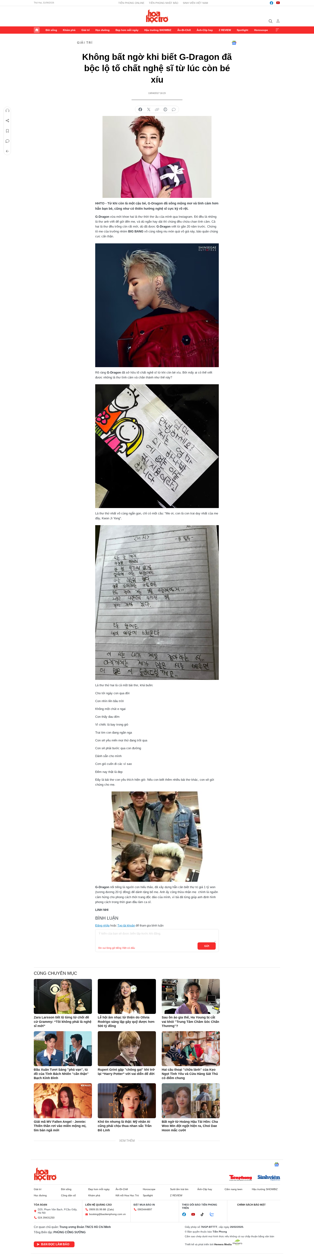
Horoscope (261, 30)
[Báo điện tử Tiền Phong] (240, 1178)
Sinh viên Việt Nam (195, 2)
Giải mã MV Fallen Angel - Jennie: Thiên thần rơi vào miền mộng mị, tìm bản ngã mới (60, 1126)
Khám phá (69, 30)
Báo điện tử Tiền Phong (157, 16)
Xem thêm (277, 30)
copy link (157, 109)
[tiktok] (204, 1214)
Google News (234, 43)
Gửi (206, 946)
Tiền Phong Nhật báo (163, 2)
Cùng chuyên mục (55, 973)
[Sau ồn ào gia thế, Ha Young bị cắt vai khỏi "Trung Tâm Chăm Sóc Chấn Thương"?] (191, 996)
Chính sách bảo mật (251, 1204)
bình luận (173, 109)
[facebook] (271, 3)
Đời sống (51, 30)
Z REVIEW (225, 30)
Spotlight (242, 30)
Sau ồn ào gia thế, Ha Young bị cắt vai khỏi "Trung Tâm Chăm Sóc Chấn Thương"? (190, 1022)
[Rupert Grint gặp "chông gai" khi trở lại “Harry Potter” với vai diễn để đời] (127, 1048)
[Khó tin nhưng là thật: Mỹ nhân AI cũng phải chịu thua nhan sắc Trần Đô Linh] (127, 1100)
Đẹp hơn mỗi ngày (127, 30)
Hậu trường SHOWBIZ (157, 30)
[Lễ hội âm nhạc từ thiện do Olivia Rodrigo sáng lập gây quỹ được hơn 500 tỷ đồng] (127, 996)
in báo (165, 109)
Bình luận (7, 141)
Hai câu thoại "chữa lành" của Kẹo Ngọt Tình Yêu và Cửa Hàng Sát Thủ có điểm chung (190, 1074)
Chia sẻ (7, 120)
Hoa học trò (45, 1174)
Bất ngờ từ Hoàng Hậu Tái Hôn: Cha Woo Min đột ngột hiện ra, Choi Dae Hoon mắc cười (190, 1126)
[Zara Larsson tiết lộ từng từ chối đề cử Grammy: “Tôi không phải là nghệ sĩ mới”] (63, 996)
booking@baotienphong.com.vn (107, 1214)
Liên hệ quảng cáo (98, 1204)
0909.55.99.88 (97, 1209)
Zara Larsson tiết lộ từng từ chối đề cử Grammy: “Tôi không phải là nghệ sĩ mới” (62, 1022)
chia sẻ (140, 109)
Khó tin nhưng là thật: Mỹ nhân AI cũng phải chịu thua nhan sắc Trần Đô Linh (125, 1126)
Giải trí (85, 30)
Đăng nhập (102, 925)
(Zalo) (110, 1209)
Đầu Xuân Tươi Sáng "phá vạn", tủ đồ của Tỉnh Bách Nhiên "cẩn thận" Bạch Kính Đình (61, 1074)
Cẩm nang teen (233, 1189)
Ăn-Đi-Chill (184, 30)
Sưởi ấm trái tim (179, 1189)
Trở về (7, 151)
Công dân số (68, 1195)
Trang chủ (37, 30)
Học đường (102, 30)
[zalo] (214, 1214)
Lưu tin (7, 131)
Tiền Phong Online (131, 2)
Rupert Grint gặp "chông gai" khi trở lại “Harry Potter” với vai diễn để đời (126, 1072)
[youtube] (278, 3)
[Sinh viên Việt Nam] (269, 1178)
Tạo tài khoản (126, 925)
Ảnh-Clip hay (205, 30)
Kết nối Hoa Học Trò (127, 1195)
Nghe (7, 110)
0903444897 (145, 1209)
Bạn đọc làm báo (55, 1244)
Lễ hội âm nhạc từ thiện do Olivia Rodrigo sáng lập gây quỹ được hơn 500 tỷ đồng (126, 1022)
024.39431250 (46, 1217)
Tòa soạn (40, 1204)
